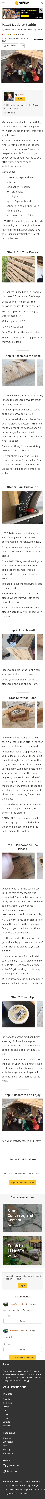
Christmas (27, 30)
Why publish (8, 1438)
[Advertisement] (22, 13)
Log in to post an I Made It (22, 1182)
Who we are (8, 1453)
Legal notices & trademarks (17, 1493)
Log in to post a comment (22, 1357)
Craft (5, 1410)
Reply (22, 1321)
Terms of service (32, 1481)
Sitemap (6, 1449)
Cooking (6, 1414)
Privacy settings (31, 1485)
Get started (8, 1442)
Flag (8, 1316)
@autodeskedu (13, 1471)
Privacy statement (13, 1485)
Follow (20, 98)
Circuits (6, 1399)
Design (6, 1406)
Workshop (7, 1403)
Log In (22, 1285)
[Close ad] (41, 10)
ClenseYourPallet (17, 1304)
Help (5, 1445)
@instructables (13, 1465)
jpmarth (8, 30)
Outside (6, 1422)
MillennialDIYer (16, 1331)
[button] (3, 3)
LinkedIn (11, 112)
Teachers (7, 1425)
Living (17, 30)
